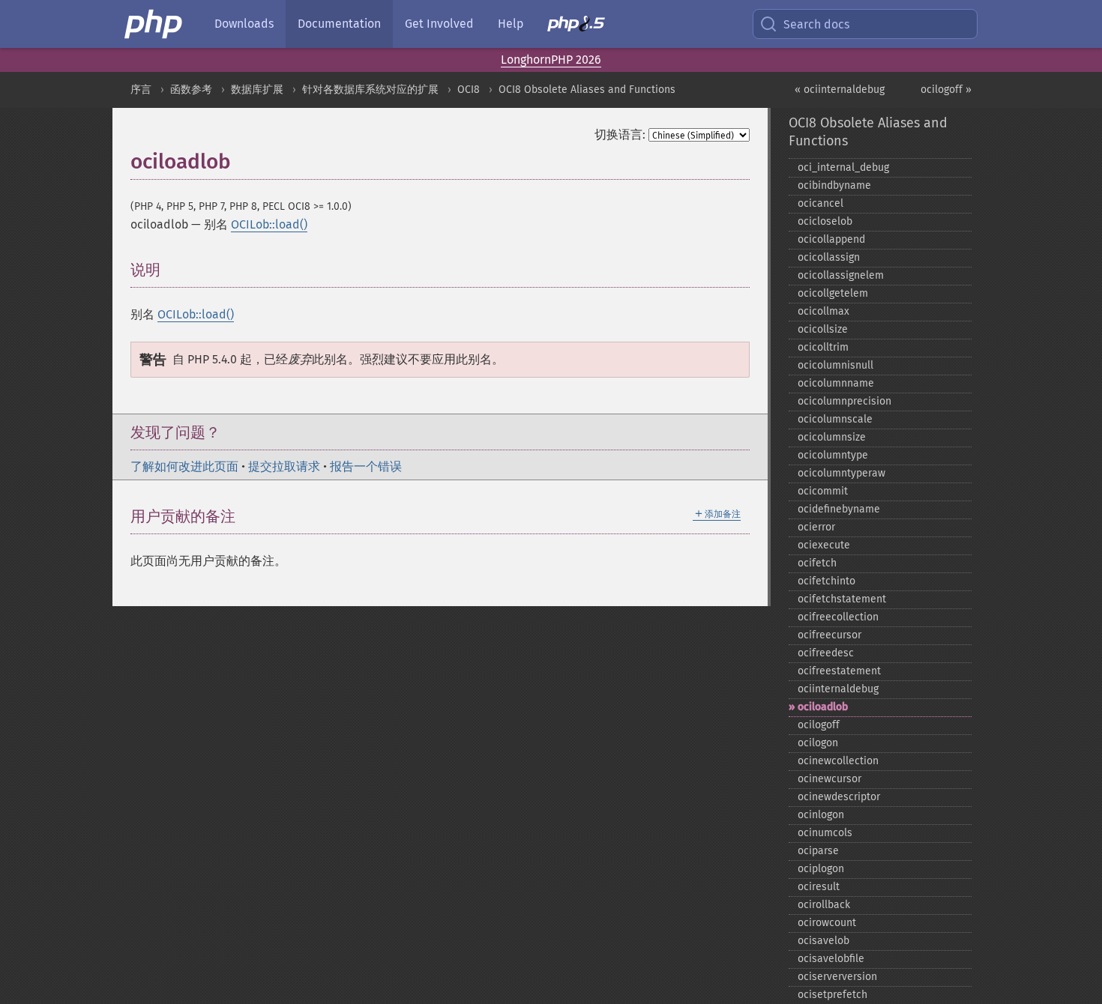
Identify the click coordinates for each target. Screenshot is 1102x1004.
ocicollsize (823, 329)
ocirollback (824, 904)
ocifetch (817, 563)
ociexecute (824, 545)
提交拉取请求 (284, 466)
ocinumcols (825, 832)
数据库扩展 (257, 89)
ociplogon (821, 868)
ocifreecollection (838, 617)
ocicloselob (825, 221)
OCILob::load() (269, 224)
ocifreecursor (829, 635)
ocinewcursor (829, 778)
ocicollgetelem (833, 293)
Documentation (339, 23)
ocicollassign (829, 257)
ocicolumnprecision (844, 401)
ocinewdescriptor (839, 796)
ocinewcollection (838, 760)
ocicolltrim (823, 347)
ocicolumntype (833, 455)
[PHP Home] (154, 24)
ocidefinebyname (839, 509)
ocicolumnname (836, 383)
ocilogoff (819, 725)
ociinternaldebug (838, 689)
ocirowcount (827, 922)
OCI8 (468, 89)
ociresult (819, 886)
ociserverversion (837, 976)
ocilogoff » (946, 89)
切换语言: (619, 134)
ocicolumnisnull (835, 365)
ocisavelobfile (831, 958)
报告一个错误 (366, 466)
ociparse (818, 850)
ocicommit (823, 491)
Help (510, 23)
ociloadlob (823, 707)
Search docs (816, 24)
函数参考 (191, 89)
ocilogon (818, 743)
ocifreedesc (826, 653)
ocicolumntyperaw (841, 473)
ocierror (816, 527)
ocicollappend (831, 239)
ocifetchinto (826, 581)
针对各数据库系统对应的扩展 (370, 89)
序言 (140, 89)
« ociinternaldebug (840, 89)
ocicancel (820, 203)
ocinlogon (821, 814)
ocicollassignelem (841, 275)
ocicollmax (823, 311)
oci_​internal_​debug (843, 167)
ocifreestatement (839, 671)
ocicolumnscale (835, 419)
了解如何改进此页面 (184, 466)
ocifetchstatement (842, 599)
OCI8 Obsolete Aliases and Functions (587, 89)
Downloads (244, 23)
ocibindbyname (834, 185)
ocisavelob (823, 940)
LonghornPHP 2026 (551, 59)
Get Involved (439, 23)
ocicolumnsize (832, 437)
